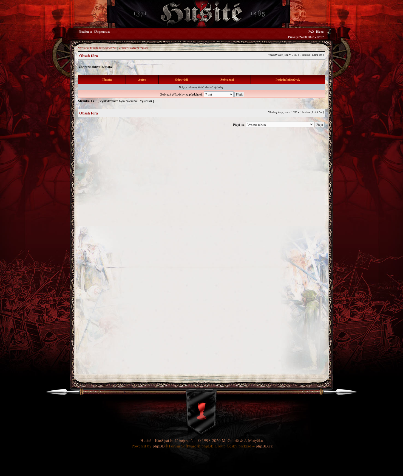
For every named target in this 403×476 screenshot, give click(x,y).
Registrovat (102, 31)
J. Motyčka (253, 440)
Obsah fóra (88, 55)
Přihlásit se (85, 31)
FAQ (311, 31)
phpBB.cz (264, 446)
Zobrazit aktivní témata (133, 48)
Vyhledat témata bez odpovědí (97, 48)
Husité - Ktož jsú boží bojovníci (167, 440)
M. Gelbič (230, 440)
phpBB (159, 446)
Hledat (320, 31)
